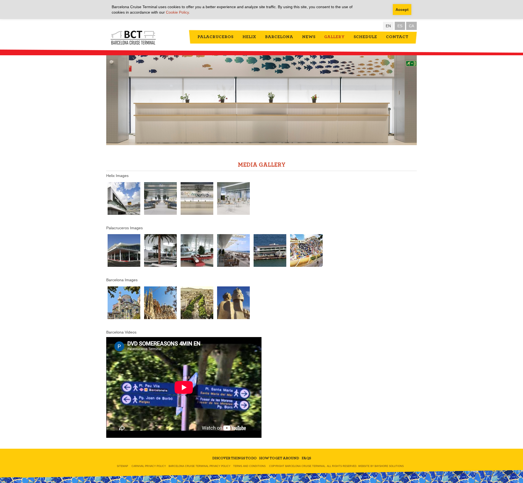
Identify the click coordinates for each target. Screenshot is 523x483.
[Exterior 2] (124, 198)
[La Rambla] (197, 302)
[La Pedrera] (233, 302)
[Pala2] (233, 250)
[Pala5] (270, 250)
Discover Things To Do (234, 458)
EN (388, 26)
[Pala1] (160, 250)
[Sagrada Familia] (160, 302)
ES (399, 26)
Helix (249, 37)
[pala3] (306, 250)
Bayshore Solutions (389, 466)
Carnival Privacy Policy (149, 466)
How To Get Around (279, 458)
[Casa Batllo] (124, 302)
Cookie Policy (177, 12)
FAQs (306, 458)
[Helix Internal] (160, 198)
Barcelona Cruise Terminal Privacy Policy (199, 466)
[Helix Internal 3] (197, 198)
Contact (397, 37)
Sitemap (122, 466)
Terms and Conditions (249, 466)
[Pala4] (197, 250)
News (308, 37)
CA (411, 26)
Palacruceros (215, 37)
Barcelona (279, 37)
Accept (402, 9)
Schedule (365, 37)
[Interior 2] (233, 198)
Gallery (334, 37)
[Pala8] (124, 250)
